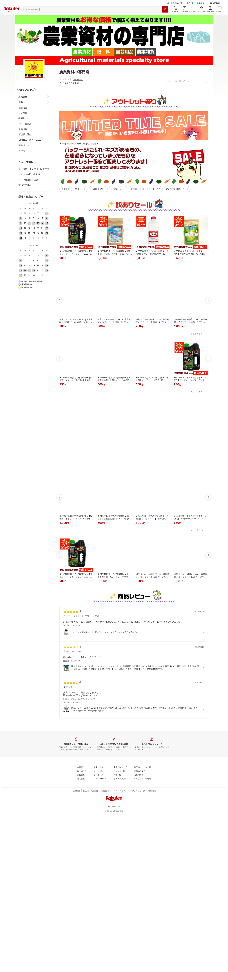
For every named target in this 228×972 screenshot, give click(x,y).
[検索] (165, 17)
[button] (217, 11)
